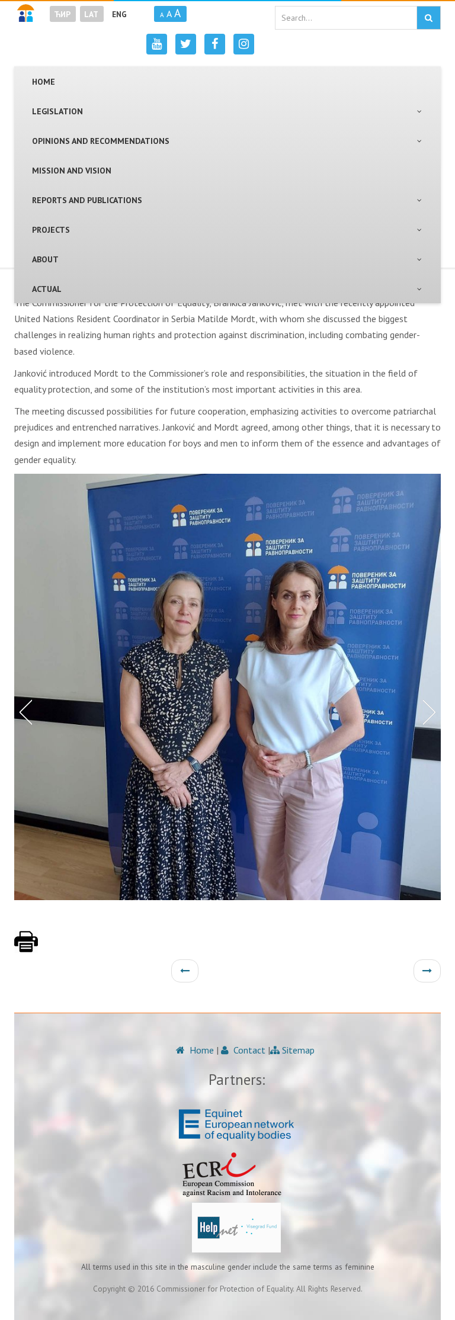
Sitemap (297, 1050)
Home (200, 1050)
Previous (23, 711)
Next (432, 711)
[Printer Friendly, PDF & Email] (26, 947)
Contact (248, 1050)
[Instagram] (243, 44)
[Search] (428, 18)
